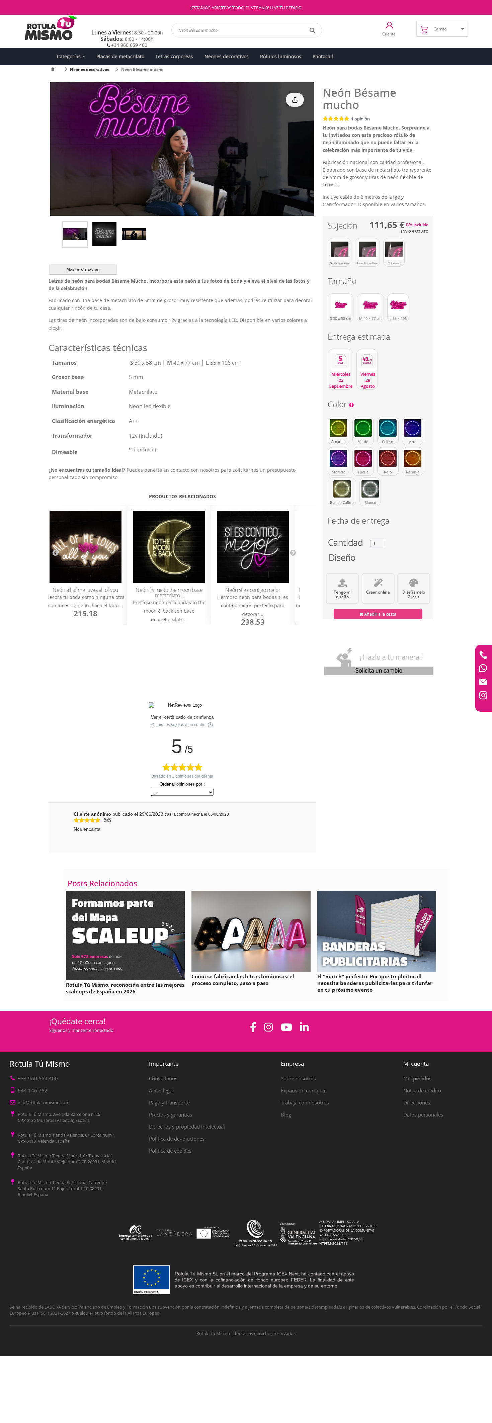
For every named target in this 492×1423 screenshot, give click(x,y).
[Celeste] (388, 428)
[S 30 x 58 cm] (340, 305)
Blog (286, 1114)
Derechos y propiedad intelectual (187, 1126)
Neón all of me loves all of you (85, 590)
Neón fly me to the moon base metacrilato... (169, 593)
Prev (55, 552)
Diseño (342, 558)
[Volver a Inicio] (57, 69)
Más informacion (83, 269)
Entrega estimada (360, 338)
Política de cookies (170, 1150)
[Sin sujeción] (339, 249)
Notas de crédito (422, 1090)
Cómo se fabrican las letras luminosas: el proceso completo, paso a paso (242, 979)
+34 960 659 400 (129, 45)
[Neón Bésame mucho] (75, 234)
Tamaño (343, 282)
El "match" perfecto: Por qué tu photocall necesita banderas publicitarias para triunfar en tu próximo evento (374, 983)
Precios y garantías (170, 1114)
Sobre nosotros (298, 1078)
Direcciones (416, 1102)
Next (293, 552)
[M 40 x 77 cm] (370, 305)
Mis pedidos (417, 1078)
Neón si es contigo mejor (252, 590)
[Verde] (363, 428)
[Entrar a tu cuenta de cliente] (389, 25)
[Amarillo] (338, 428)
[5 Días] (340, 360)
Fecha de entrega (359, 522)
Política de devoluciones (176, 1138)
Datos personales (423, 1114)
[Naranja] (413, 458)
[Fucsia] (363, 458)
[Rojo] (388, 458)
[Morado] (338, 458)
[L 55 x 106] (398, 305)
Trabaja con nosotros (305, 1102)
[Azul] (413, 428)
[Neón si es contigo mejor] (253, 547)
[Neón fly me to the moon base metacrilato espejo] (169, 547)
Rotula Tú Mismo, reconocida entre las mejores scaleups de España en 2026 (125, 988)
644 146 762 (33, 1090)
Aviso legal (161, 1090)
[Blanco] (370, 489)
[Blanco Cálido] (341, 489)
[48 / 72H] (367, 360)
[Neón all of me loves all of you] (85, 547)
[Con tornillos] (367, 249)
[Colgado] (394, 249)
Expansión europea (303, 1090)
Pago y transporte (169, 1102)
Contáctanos (163, 1078)
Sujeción (343, 227)
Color (338, 405)
